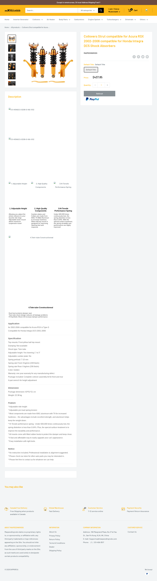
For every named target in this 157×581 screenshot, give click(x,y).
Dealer (51, 547)
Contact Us (132, 532)
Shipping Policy (55, 550)
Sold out (99, 93)
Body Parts (63, 19)
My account (113, 11)
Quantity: (87, 85)
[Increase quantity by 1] (107, 85)
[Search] (101, 10)
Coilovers (36, 19)
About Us (53, 532)
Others (142, 19)
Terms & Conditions (57, 543)
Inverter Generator (21, 19)
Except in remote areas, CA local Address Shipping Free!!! (78, 2)
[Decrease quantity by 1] (95, 85)
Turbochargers (113, 19)
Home (7, 19)
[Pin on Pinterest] (138, 56)
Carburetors (79, 19)
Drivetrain (129, 19)
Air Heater (51, 19)
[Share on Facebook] (134, 56)
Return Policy (54, 539)
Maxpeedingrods (90, 53)
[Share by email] (147, 56)
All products (15, 27)
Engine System (94, 19)
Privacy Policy (54, 535)
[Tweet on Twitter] (142, 56)
